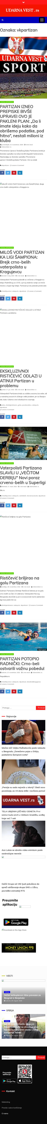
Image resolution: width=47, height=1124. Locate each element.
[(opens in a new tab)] (23, 443)
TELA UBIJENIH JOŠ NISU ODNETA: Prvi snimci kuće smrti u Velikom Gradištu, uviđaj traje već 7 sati (23, 815)
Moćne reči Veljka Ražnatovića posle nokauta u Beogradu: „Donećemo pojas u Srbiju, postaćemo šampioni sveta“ (23, 751)
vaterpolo (15, 291)
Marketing (6, 1102)
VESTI (9, 975)
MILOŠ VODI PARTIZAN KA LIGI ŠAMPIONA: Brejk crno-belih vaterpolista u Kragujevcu (22, 262)
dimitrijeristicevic (11, 405)
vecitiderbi (22, 496)
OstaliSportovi (6, 291)
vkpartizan (5, 165)
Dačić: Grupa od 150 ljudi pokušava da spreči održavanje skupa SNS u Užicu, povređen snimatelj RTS (20, 887)
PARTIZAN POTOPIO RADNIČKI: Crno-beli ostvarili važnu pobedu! (22, 663)
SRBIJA (7, 992)
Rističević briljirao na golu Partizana (19, 580)
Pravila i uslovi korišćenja (12, 1108)
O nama (5, 1113)
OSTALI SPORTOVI (7, 102)
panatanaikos (26, 405)
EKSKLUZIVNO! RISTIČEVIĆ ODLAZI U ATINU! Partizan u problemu (21, 378)
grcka (19, 405)
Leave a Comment (18, 165)
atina (3, 405)
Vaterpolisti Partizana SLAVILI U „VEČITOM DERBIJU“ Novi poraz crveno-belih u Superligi (23, 475)
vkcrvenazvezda (32, 496)
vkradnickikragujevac (34, 682)
